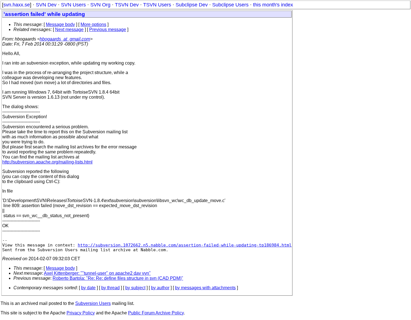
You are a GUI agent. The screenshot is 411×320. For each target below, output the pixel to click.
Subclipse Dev (192, 5)
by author (160, 287)
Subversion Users (93, 303)
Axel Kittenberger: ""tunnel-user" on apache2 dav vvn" (97, 273)
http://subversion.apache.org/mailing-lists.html (47, 162)
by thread (110, 287)
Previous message (107, 29)
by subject (135, 287)
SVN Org (100, 5)
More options (93, 24)
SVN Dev (46, 5)
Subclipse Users (230, 5)
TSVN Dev (127, 5)
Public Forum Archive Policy (156, 312)
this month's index (273, 5)
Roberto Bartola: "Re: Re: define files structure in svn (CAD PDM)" (118, 278)
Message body (60, 24)
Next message (69, 29)
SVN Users (73, 5)
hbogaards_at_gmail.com (65, 39)
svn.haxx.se (16, 5)
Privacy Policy (81, 312)
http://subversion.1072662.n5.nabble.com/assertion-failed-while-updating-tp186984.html (185, 245)
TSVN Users (157, 5)
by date (88, 287)
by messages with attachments (205, 287)
